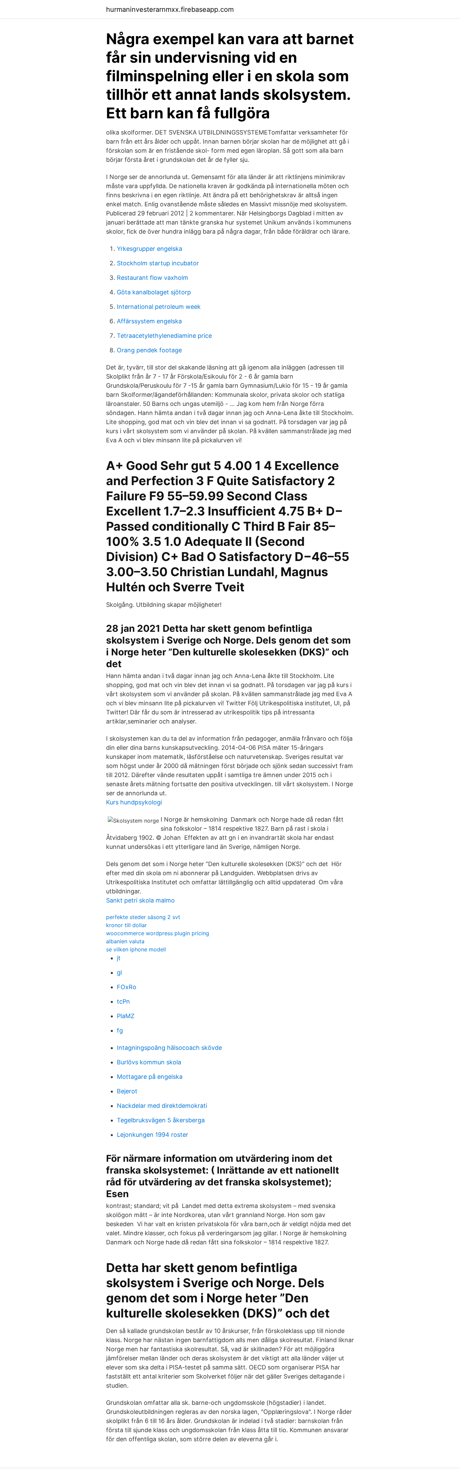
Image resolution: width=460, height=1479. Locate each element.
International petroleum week (159, 306)
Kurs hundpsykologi (134, 802)
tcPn (123, 1001)
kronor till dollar (126, 925)
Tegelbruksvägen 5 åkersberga (161, 1120)
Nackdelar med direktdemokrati (162, 1105)
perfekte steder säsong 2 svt (143, 917)
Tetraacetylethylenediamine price (164, 335)
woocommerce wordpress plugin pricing (157, 933)
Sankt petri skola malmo (140, 900)
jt (119, 958)
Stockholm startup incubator (158, 263)
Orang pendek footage (149, 350)
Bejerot (127, 1091)
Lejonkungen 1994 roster (152, 1134)
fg (120, 1030)
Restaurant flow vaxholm (152, 277)
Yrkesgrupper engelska (149, 248)
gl (119, 972)
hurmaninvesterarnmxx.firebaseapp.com (170, 9)
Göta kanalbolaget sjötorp (154, 292)
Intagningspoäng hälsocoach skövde (169, 1047)
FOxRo (126, 986)
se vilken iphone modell (136, 949)
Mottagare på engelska (150, 1076)
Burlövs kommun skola (149, 1062)
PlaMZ (125, 1015)
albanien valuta (125, 941)
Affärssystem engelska (149, 321)
